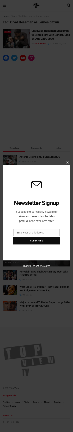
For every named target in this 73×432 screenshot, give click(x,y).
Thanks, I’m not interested (36, 266)
